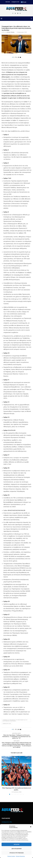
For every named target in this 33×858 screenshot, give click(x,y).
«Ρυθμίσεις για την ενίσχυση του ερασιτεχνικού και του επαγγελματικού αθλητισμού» (15, 720)
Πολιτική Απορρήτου (20, 856)
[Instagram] (17, 13)
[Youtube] (20, 13)
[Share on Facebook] (15, 57)
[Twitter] (15, 13)
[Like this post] (13, 57)
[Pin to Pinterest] (18, 57)
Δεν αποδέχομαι (17, 848)
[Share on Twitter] (16, 57)
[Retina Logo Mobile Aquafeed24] (12, 810)
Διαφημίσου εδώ (15, 1)
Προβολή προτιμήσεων (17, 853)
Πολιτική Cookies (11, 856)
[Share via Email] (20, 57)
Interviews (8, 1)
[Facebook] (12, 13)
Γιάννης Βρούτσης (7, 723)
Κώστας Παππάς (10, 32)
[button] (30, 827)
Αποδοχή (16, 844)
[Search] (31, 18)
